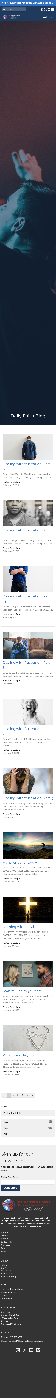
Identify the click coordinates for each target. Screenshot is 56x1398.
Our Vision (6, 1274)
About (4, 1235)
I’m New (5, 1268)
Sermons (6, 1245)
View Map (6, 1298)
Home (4, 1232)
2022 (28, 1128)
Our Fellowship (8, 1276)
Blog (3, 1248)
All (5, 1134)
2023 (28, 1122)
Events (4, 1239)
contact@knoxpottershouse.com (26, 1341)
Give (3, 1251)
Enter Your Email (10, 1177)
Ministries (6, 1242)
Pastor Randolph (12, 1113)
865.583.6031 (16, 1337)
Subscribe (11, 1187)
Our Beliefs (6, 1271)
